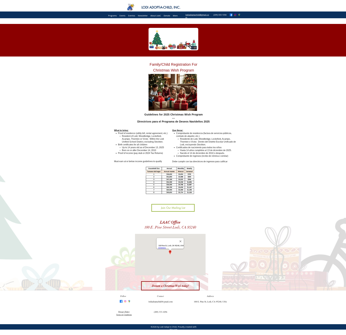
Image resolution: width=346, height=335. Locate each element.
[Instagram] (235, 15)
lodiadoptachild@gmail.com (161, 301)
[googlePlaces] (239, 15)
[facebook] (231, 15)
